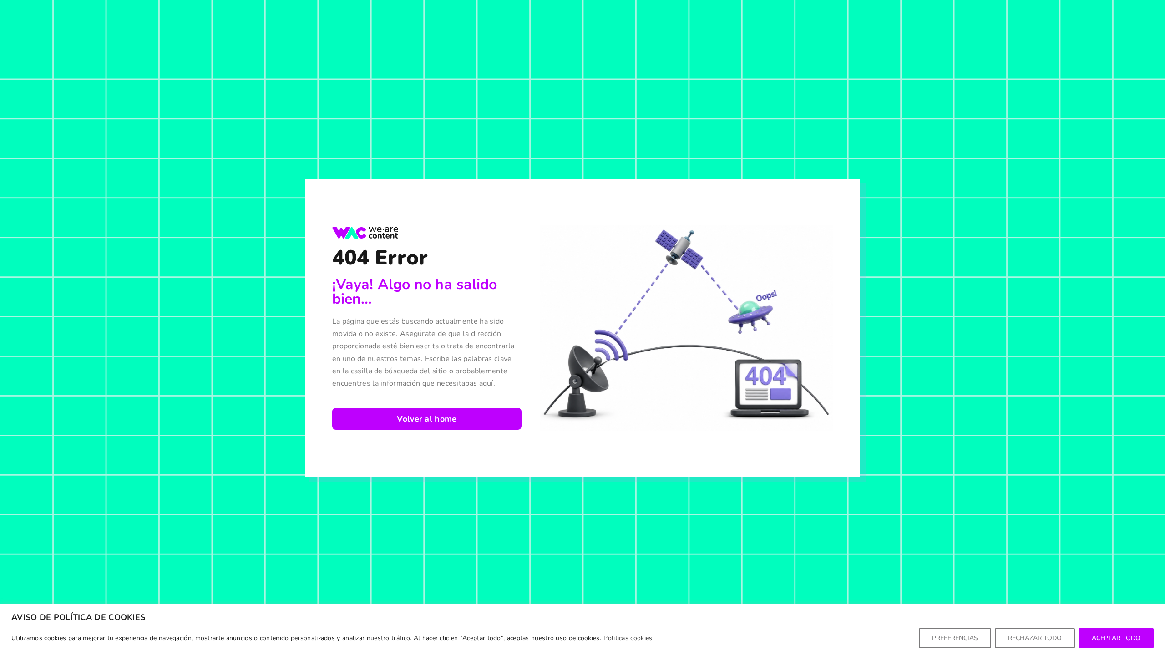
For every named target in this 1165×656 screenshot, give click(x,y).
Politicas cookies (627, 638)
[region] (582, 630)
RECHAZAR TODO (1035, 638)
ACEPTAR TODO (1116, 638)
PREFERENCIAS (955, 638)
